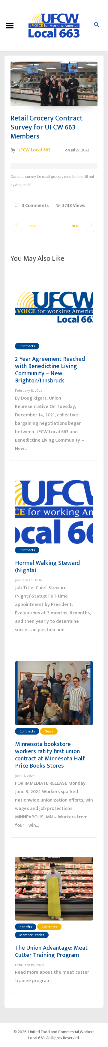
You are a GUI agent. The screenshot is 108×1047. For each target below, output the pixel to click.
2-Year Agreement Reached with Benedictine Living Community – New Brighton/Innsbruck (50, 370)
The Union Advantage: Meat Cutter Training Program (51, 951)
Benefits (26, 927)
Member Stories (32, 935)
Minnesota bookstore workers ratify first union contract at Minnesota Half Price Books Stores (50, 755)
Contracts (27, 346)
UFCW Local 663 (33, 150)
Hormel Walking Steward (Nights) (47, 566)
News (49, 731)
